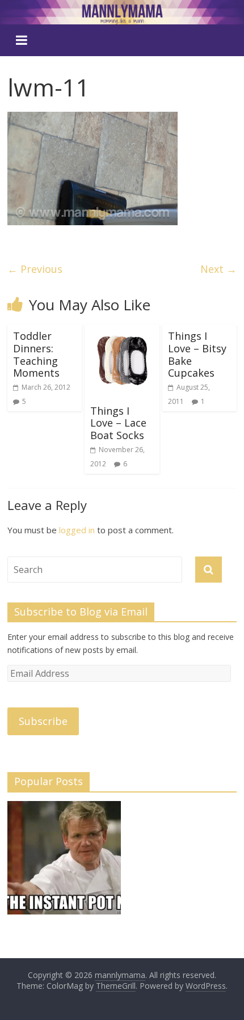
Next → (218, 269)
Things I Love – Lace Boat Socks (118, 423)
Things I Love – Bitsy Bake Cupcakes (197, 354)
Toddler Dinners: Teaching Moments (36, 354)
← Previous (34, 269)
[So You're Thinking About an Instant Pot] (64, 863)
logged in (77, 530)
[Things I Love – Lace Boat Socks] (122, 331)
